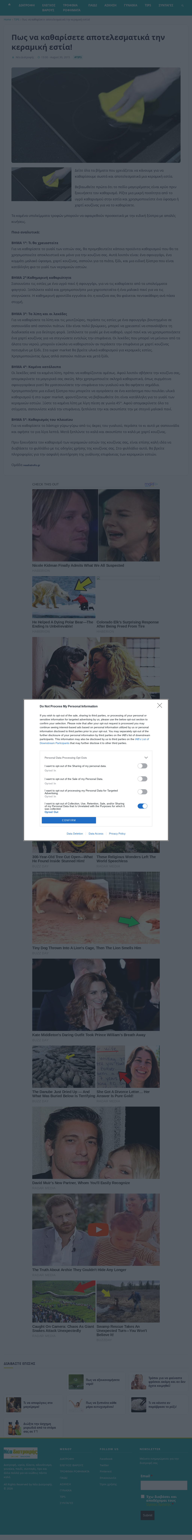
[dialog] (96, 770)
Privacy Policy (117, 833)
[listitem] (96, 758)
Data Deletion (75, 833)
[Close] (160, 706)
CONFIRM (69, 820)
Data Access (96, 833)
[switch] (142, 765)
